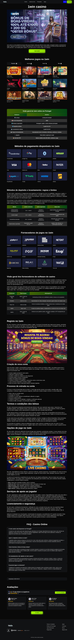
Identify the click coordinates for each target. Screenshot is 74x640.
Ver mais (37, 612)
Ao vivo (28, 63)
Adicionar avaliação (60, 592)
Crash (44, 63)
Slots (59, 63)
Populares (13, 63)
